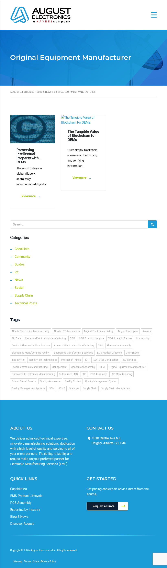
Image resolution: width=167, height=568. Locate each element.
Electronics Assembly (119, 345)
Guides (19, 264)
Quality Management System (101, 381)
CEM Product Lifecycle (91, 338)
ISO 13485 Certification (106, 359)
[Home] (40, 15)
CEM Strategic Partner (120, 338)
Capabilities (18, 489)
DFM (100, 345)
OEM (102, 367)
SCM (51, 388)
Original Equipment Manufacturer (127, 367)
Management (59, 367)
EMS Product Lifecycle (109, 352)
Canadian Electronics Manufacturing (45, 338)
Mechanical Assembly (83, 367)
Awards (146, 331)
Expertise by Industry (25, 510)
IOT (87, 359)
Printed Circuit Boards (24, 381)
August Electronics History (98, 331)
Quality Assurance (50, 381)
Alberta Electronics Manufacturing (30, 331)
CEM (72, 338)
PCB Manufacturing (121, 374)
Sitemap (18, 561)
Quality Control (73, 381)
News (19, 280)
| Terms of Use (31, 561)
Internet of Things (71, 359)
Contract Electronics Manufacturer (31, 345)
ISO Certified (129, 359)
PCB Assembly (98, 374)
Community (22, 257)
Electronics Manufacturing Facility (30, 352)
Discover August (22, 524)
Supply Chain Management (116, 388)
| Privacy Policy (48, 561)
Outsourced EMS (68, 374)
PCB (84, 374)
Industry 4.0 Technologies (43, 359)
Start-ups (74, 388)
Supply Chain (24, 295)
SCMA (61, 388)
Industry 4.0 (18, 359)
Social (19, 288)
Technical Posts (26, 303)
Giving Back (132, 352)
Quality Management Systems (28, 388)
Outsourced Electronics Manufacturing (33, 374)
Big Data (16, 338)
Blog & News (19, 517)
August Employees (128, 331)
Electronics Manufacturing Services (73, 352)
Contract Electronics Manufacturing (74, 345)
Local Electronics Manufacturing (30, 367)
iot (16, 272)
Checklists (22, 249)
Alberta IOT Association (67, 331)
